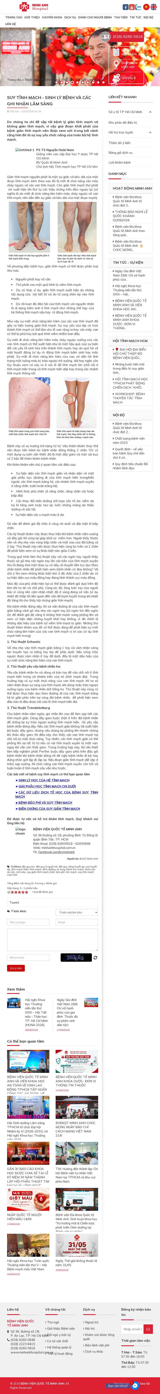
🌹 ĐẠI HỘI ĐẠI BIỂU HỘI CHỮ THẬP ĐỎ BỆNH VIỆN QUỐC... (129, 353)
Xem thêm (16, 989)
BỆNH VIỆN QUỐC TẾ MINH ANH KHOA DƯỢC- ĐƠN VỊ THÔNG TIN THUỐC (76, 1081)
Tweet (14, 902)
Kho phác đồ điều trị (123, 123)
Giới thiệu (32, 17)
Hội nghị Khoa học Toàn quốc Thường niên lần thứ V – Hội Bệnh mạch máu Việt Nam (28, 1265)
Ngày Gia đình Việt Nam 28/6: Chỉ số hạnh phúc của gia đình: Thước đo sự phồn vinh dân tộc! (67, 1012)
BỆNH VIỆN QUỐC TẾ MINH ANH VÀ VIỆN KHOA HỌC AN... (130, 305)
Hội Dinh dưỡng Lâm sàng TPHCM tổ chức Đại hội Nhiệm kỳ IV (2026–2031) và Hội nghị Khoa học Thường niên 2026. (27, 1131)
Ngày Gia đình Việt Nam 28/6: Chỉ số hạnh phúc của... (129, 275)
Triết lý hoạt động (59, 1354)
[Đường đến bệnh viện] (116, 64)
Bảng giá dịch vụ (120, 153)
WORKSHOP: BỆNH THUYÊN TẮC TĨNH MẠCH (129, 398)
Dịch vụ (70, 17)
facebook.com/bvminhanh (56, 852)
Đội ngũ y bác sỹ (58, 1335)
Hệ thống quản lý (58, 1347)
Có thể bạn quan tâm (25, 1041)
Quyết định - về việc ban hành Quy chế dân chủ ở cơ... (128, 453)
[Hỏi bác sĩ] (116, 77)
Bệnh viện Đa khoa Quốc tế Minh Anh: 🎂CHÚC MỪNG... (128, 245)
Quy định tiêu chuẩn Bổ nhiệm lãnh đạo (130, 466)
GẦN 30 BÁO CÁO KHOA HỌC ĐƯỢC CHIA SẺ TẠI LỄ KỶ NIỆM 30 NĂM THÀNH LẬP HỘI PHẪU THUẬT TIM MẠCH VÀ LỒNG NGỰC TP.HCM (28, 1179)
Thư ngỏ (52, 1322)
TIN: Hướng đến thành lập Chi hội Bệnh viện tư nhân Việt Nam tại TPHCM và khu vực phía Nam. (77, 1175)
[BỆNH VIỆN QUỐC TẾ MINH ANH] (34, 6)
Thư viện (121, 17)
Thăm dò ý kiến (119, 143)
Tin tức (135, 17)
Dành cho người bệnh (95, 17)
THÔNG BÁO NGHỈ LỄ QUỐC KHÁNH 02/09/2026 (130, 216)
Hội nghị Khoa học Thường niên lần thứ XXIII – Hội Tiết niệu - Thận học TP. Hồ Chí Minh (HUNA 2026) (36, 1012)
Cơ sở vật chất (57, 1341)
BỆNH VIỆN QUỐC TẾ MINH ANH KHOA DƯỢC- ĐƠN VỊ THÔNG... (130, 322)
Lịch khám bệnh (120, 162)
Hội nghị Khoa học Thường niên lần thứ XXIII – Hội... (127, 290)
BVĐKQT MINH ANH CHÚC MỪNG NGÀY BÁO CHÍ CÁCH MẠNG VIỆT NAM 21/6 (75, 1129)
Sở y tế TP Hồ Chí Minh (125, 112)
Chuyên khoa (52, 17)
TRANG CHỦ (13, 17)
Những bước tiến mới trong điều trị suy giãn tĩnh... (128, 368)
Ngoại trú (91, 1322)
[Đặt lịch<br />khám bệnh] (116, 52)
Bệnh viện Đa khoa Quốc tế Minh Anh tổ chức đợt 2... (127, 201)
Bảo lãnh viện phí (96, 1345)
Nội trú (89, 1328)
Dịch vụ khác (93, 1351)
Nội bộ (148, 17)
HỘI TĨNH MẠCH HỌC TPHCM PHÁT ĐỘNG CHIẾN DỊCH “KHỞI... (130, 383)
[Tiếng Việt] (146, 7)
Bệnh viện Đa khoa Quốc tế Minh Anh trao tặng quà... (129, 231)
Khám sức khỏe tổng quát (98, 1337)
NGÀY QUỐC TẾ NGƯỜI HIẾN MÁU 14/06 (24, 1217)
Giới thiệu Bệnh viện (60, 1328)
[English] (153, 7)
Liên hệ (10, 24)
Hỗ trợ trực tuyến (121, 132)
